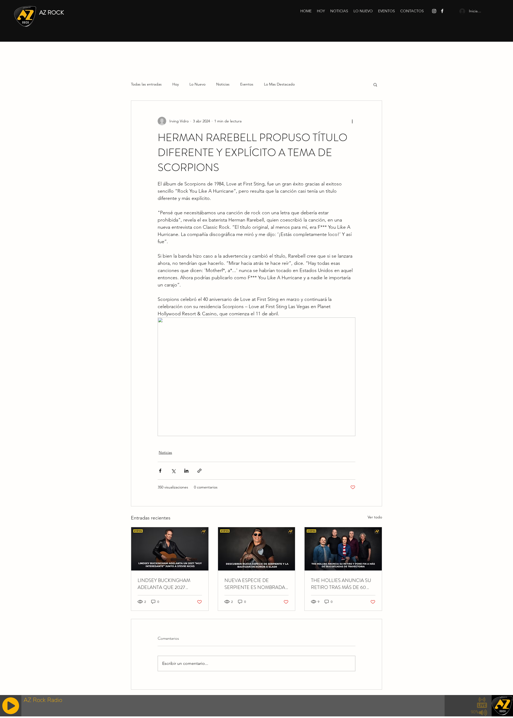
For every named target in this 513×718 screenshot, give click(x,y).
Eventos (246, 84)
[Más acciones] (352, 121)
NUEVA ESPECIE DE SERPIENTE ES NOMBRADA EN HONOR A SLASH (254, 584)
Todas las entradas (146, 84)
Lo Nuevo (197, 84)
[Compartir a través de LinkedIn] (186, 470)
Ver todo (375, 517)
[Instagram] (434, 11)
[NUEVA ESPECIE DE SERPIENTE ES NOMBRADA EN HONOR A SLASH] (256, 548)
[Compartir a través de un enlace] (199, 470)
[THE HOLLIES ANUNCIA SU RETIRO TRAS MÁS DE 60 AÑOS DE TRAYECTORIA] (343, 548)
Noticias (223, 84)
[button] (375, 84)
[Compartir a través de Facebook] (160, 470)
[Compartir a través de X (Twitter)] (173, 470)
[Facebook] (442, 11)
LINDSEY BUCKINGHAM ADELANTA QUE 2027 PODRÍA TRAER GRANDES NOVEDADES (167, 584)
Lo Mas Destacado (279, 84)
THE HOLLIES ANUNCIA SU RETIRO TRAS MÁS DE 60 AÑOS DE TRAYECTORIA (341, 584)
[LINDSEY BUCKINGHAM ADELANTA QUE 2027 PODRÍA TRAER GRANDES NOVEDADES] (169, 548)
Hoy (175, 84)
